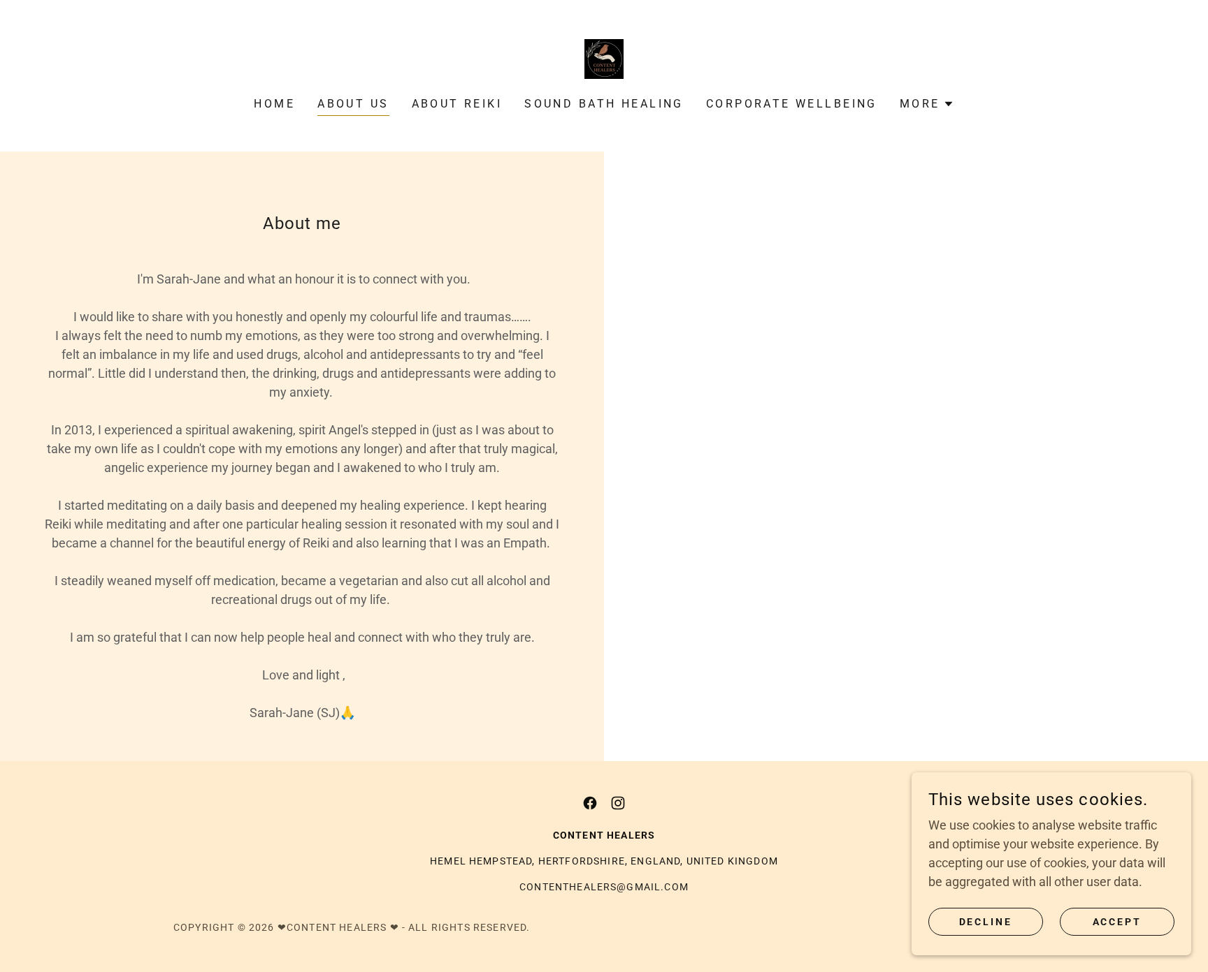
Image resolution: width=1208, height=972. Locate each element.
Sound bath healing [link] (604, 103)
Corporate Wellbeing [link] (791, 103)
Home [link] (274, 103)
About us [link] (353, 103)
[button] (927, 104)
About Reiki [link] (457, 103)
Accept (1117, 921)
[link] (604, 57)
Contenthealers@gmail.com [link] (604, 886)
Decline (986, 921)
